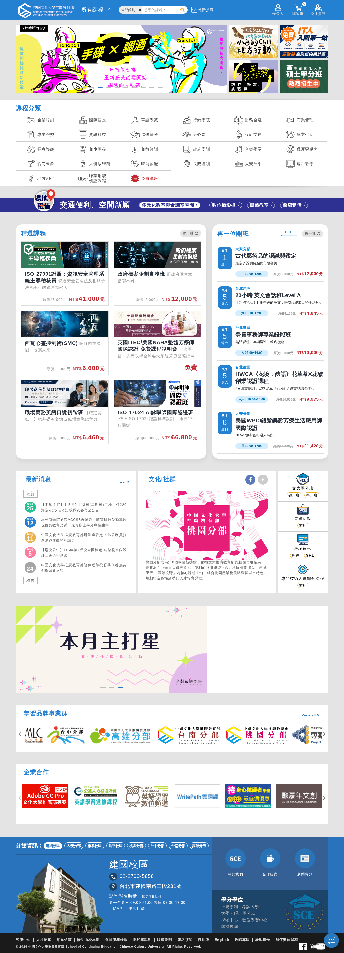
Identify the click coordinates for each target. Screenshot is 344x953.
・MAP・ (117, 908)
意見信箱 (64, 940)
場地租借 (137, 908)
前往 (303, 525)
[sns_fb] (250, 480)
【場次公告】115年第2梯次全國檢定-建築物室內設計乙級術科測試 (84, 552)
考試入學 (250, 907)
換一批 (188, 233)
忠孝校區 (95, 846)
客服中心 (23, 940)
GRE (310, 555)
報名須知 (185, 940)
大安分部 (74, 846)
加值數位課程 (287, 940)
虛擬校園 (229, 926)
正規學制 (229, 907)
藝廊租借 (293, 205)
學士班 (312, 495)
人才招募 (43, 940)
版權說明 (164, 940)
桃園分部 (136, 846)
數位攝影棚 (224, 205)
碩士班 (294, 495)
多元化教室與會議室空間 (169, 205)
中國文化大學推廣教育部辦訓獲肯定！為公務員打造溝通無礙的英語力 (84, 537)
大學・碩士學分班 (238, 913)
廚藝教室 (260, 205)
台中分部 (157, 846)
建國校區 (53, 846)
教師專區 (242, 940)
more (121, 482)
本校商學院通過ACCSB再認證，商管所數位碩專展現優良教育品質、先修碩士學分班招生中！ (84, 522)
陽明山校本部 (88, 940)
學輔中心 (229, 920)
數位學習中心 (255, 920)
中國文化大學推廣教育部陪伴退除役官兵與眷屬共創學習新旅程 (84, 568)
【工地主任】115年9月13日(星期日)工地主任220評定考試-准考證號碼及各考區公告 (84, 507)
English (222, 940)
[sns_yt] (263, 480)
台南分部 (178, 846)
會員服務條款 (116, 940)
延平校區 (116, 846)
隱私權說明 (142, 940)
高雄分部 (199, 846)
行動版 (203, 940)
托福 (295, 555)
